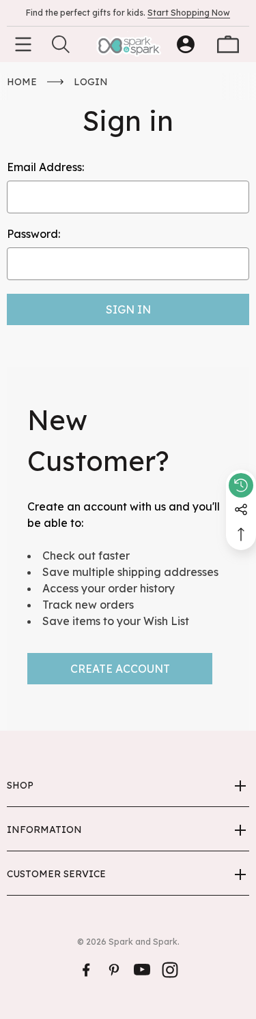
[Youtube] (142, 970)
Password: (33, 234)
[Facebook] (86, 970)
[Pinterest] (114, 970)
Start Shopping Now (188, 12)
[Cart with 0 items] (228, 44)
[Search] (61, 44)
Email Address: (45, 167)
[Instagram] (170, 970)
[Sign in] (186, 44)
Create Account (120, 668)
